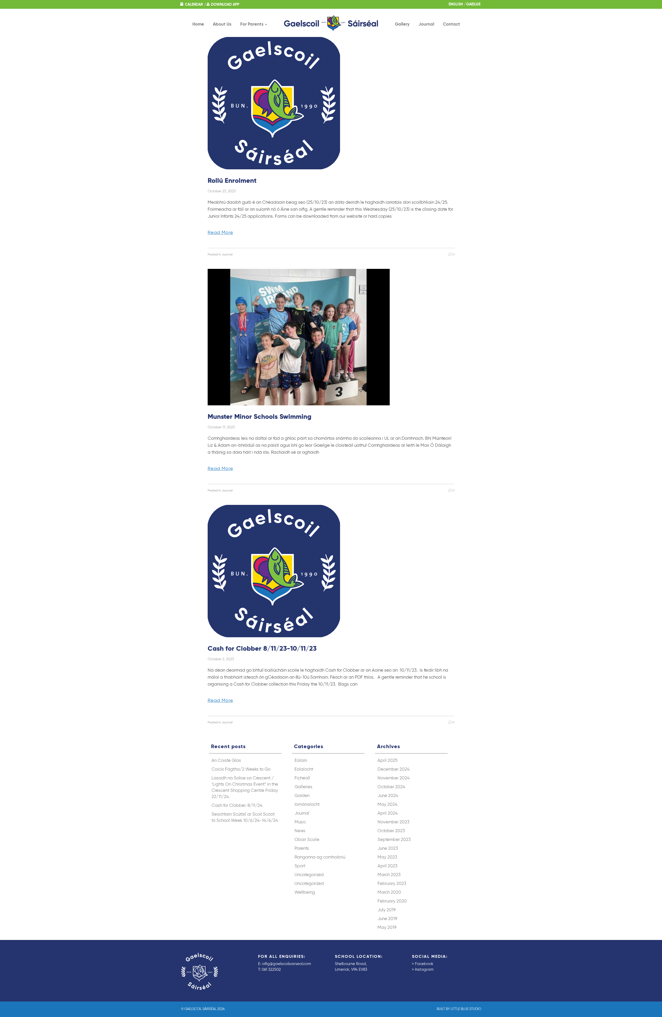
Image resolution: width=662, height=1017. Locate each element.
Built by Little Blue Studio (459, 1009)
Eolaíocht (304, 769)
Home (198, 24)
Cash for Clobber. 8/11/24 (237, 805)
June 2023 (388, 848)
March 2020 (389, 892)
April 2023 (387, 866)
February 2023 (392, 884)
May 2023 (387, 857)
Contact (451, 24)
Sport (300, 866)
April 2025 (387, 760)
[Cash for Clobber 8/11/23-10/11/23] (274, 571)
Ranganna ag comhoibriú (320, 857)
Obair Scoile (307, 840)
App (225, 4)
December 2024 (394, 769)
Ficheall (302, 778)
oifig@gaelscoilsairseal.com (286, 964)
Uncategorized (309, 875)
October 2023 (391, 831)
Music (300, 822)
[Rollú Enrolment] (274, 103)
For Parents (252, 24)
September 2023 (394, 840)
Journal (426, 24)
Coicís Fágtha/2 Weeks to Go (241, 769)
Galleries (303, 787)
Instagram (424, 970)
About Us (222, 24)
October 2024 (391, 787)
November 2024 (394, 778)
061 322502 (271, 970)
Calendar (194, 4)
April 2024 (388, 813)
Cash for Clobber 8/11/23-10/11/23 (262, 649)
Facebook (424, 964)
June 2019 (387, 919)
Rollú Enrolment (232, 181)
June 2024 (388, 796)
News (300, 831)
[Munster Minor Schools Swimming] (299, 337)
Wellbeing (305, 892)
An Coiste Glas (226, 760)
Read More (220, 232)
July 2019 (387, 910)
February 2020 (392, 901)
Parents (302, 848)
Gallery (402, 24)
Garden (302, 796)
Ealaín (301, 760)
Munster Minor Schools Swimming (259, 417)
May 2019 (387, 927)
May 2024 (387, 804)
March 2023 (389, 875)
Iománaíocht (307, 804)
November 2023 (393, 822)
